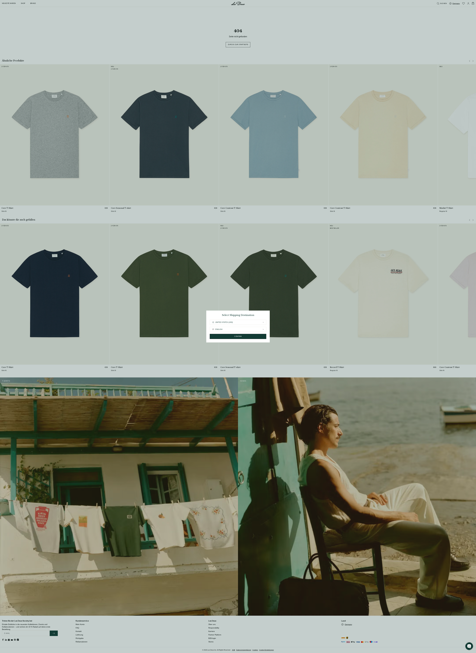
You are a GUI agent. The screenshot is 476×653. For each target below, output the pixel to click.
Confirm (238, 336)
